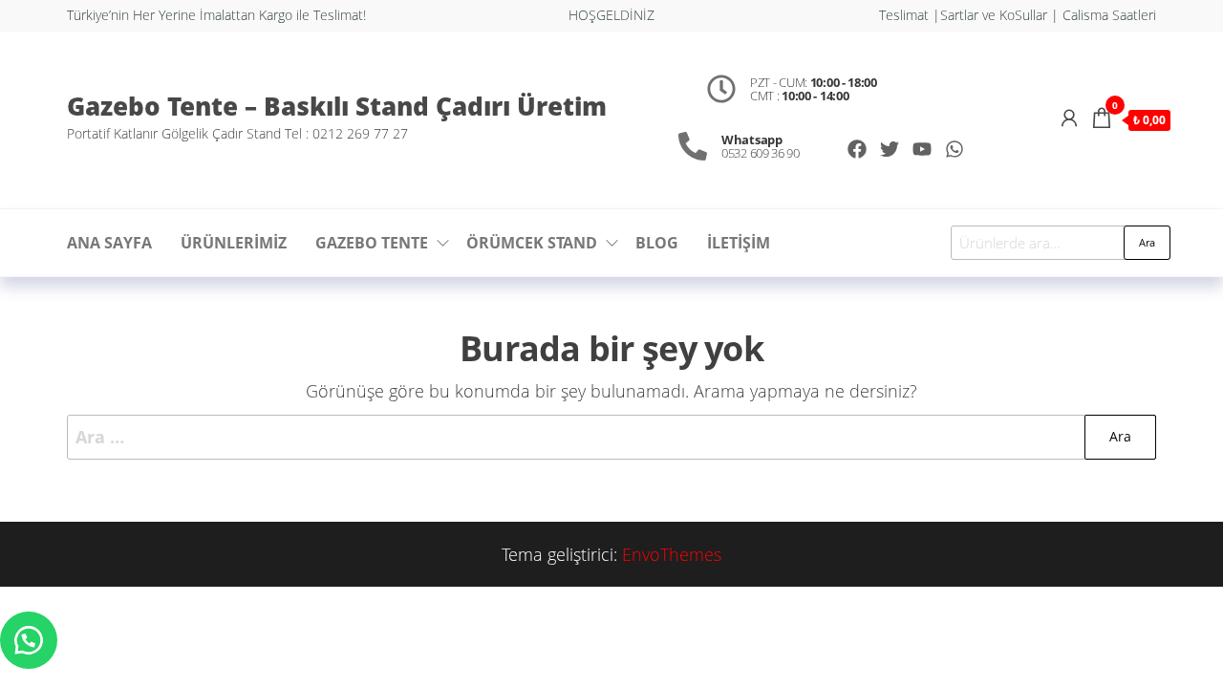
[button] (28, 640)
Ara (1147, 242)
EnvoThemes (671, 554)
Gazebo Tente (371, 242)
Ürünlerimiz (234, 242)
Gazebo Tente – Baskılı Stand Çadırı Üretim (337, 106)
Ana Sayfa (109, 242)
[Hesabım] (1069, 117)
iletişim (738, 242)
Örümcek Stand (531, 242)
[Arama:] (611, 437)
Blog (656, 242)
